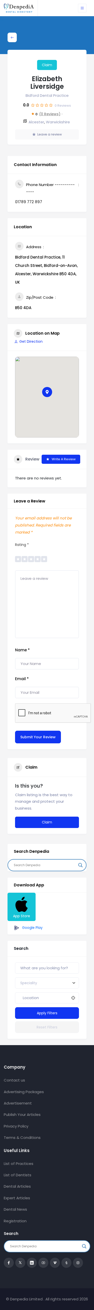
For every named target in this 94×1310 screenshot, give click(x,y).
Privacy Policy (16, 1126)
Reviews (63, 105)
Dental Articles (17, 1186)
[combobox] (47, 983)
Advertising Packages (24, 1091)
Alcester (36, 122)
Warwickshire (58, 122)
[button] (47, 392)
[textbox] (28, 983)
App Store (21, 915)
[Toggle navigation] (82, 8)
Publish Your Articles (22, 1114)
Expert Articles (17, 1198)
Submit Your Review (38, 737)
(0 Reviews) (49, 114)
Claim (47, 64)
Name (22, 650)
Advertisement (18, 1103)
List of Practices (18, 1163)
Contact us (14, 1080)
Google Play (32, 927)
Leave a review (49, 134)
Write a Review (64, 459)
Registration (15, 1221)
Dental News (15, 1209)
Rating (22, 544)
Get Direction (31, 341)
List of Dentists (17, 1175)
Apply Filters (47, 1013)
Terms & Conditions (22, 1137)
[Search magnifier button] (80, 865)
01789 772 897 (28, 201)
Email (22, 678)
